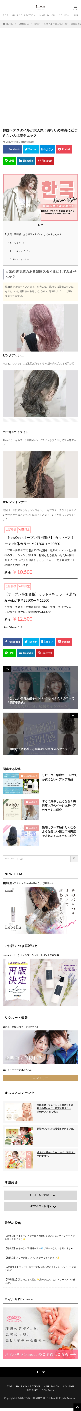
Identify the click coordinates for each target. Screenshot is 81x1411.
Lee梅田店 (24, 24)
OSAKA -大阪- (40, 1195)
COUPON (64, 15)
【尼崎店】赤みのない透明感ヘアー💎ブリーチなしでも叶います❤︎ (39, 1248)
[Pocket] (64, 149)
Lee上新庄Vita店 (30, 776)
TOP (5, 15)
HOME (9, 24)
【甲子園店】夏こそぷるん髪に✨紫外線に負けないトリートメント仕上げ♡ (40, 1281)
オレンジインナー (18, 259)
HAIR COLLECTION (24, 15)
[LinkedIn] (26, 161)
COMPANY (48, 1390)
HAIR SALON (47, 15)
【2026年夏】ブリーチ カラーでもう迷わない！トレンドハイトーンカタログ (40, 1268)
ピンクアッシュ (17, 243)
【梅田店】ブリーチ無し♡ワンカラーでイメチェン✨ (32, 1258)
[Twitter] (31, 149)
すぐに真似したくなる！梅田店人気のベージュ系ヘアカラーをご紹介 (59, 805)
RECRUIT (32, 1390)
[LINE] (9, 161)
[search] (74, 858)
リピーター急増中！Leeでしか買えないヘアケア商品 (60, 777)
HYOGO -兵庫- (40, 1206)
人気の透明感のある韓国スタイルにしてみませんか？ (33, 234)
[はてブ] (47, 149)
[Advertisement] (40, 80)
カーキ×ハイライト (19, 251)
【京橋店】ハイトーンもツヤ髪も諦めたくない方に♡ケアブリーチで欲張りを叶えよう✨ (40, 1237)
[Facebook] (12, 149)
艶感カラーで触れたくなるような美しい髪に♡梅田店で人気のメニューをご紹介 (59, 831)
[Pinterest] (45, 161)
